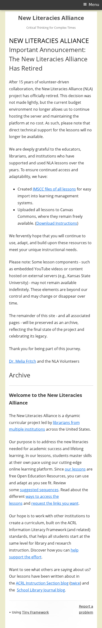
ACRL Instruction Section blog (42, 583)
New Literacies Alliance (51, 18)
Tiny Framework (35, 612)
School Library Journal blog (41, 590)
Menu (94, 4)
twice (75, 583)
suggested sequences (39, 489)
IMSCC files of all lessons (54, 189)
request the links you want (55, 503)
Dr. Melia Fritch (22, 361)
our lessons (75, 469)
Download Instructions (56, 223)
